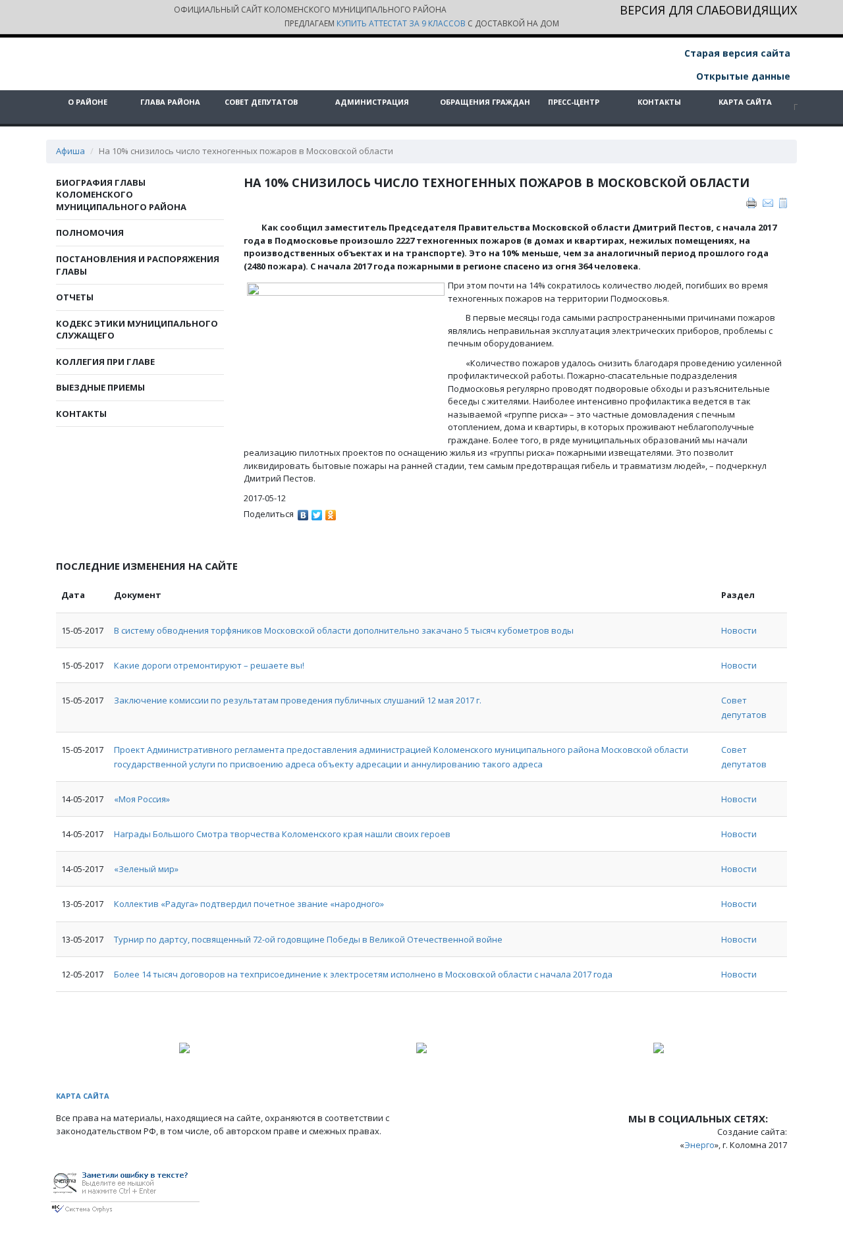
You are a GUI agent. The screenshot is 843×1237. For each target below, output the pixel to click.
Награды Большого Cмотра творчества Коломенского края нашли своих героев (282, 834)
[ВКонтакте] (303, 512)
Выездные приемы (100, 387)
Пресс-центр (573, 102)
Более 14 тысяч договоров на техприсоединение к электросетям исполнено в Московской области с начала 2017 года (363, 974)
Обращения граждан (485, 102)
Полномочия (90, 232)
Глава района (170, 102)
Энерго (699, 1145)
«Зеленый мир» (146, 869)
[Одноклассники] (331, 512)
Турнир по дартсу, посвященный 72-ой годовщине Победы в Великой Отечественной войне (308, 939)
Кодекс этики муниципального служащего (137, 329)
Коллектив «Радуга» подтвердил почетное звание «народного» (249, 904)
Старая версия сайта (736, 53)
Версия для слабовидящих (708, 11)
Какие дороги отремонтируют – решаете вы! (209, 665)
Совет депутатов (261, 102)
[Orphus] (125, 1190)
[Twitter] (317, 512)
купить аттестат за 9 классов (401, 23)
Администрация (372, 102)
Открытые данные (741, 76)
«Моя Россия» (142, 799)
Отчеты (75, 297)
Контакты (659, 102)
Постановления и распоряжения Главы (137, 265)
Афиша (70, 151)
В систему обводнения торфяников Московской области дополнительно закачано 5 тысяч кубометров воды (344, 630)
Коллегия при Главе (105, 362)
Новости (739, 630)
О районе (87, 102)
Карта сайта (745, 102)
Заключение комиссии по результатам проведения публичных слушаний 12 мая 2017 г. (297, 700)
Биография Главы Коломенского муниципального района (121, 195)
